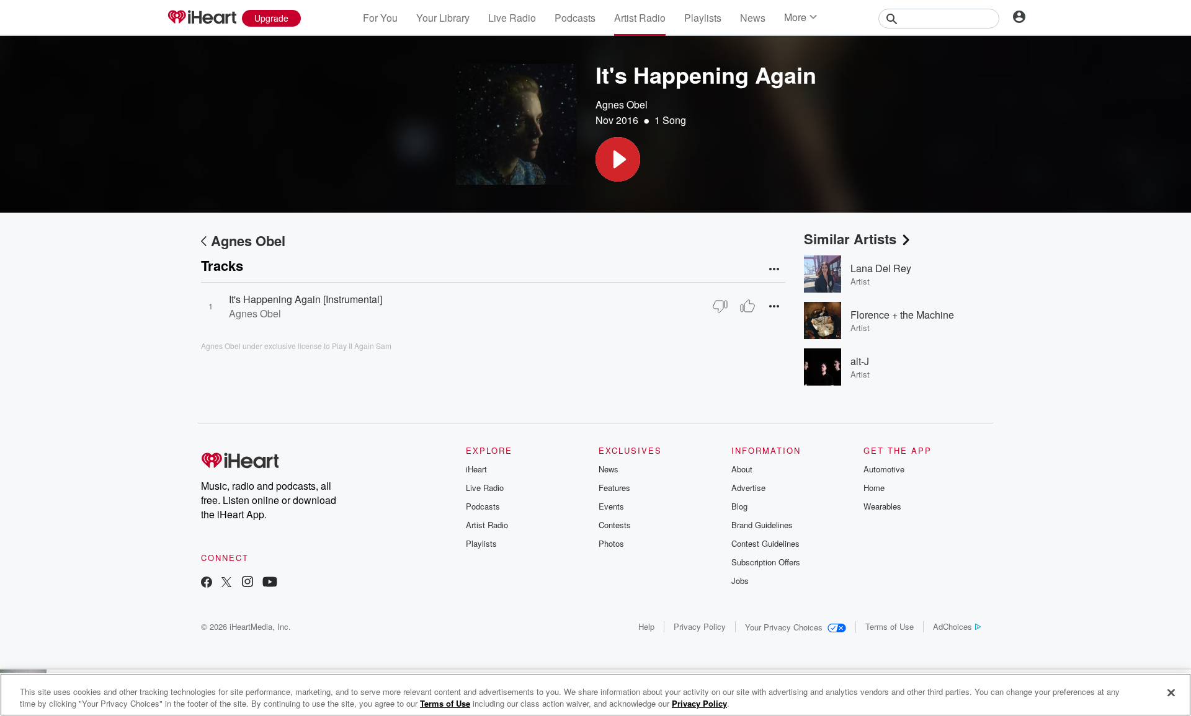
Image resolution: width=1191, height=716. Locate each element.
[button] (618, 159)
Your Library (443, 18)
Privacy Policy (700, 626)
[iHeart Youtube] (269, 583)
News (752, 18)
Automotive (883, 469)
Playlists (702, 18)
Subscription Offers (765, 562)
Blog (739, 506)
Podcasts (575, 18)
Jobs (740, 580)
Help (646, 626)
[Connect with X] (226, 583)
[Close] (1171, 693)
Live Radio (512, 18)
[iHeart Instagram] (247, 583)
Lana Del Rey (880, 268)
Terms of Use (889, 626)
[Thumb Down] (720, 306)
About (741, 469)
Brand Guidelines (762, 525)
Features (614, 487)
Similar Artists (850, 239)
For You (380, 18)
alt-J (859, 361)
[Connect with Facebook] (206, 583)
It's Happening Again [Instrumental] (305, 299)
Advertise (748, 487)
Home (874, 487)
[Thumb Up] (747, 306)
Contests (615, 525)
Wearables (882, 506)
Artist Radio (640, 18)
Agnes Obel (622, 104)
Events (611, 506)
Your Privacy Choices (784, 627)
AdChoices (952, 626)
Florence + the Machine (902, 314)
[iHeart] (201, 18)
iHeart (476, 469)
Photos (611, 543)
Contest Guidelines (765, 543)
